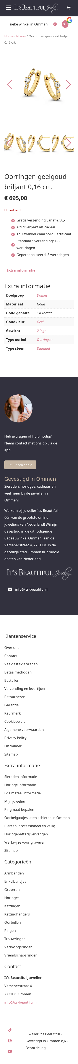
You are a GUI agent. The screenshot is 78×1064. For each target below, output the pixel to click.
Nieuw (21, 36)
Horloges (12, 897)
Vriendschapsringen (20, 955)
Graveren (12, 889)
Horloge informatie (20, 785)
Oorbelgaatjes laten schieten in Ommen (37, 817)
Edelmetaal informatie (22, 793)
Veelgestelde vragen (21, 664)
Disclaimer (13, 746)
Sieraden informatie (20, 776)
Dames (42, 295)
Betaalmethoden (18, 672)
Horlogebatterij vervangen (26, 834)
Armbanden (14, 873)
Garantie (11, 705)
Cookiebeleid (15, 721)
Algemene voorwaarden (24, 729)
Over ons (11, 647)
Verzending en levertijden (25, 688)
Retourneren (14, 696)
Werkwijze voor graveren (25, 842)
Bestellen (11, 680)
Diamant (43, 348)
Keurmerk (12, 713)
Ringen (10, 930)
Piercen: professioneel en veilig (29, 826)
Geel (40, 321)
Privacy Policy (15, 737)
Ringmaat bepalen (19, 809)
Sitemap (11, 754)
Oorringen (44, 339)
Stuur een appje (20, 465)
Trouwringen (15, 938)
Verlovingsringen (18, 947)
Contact (10, 655)
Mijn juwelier (14, 801)
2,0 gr (41, 330)
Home (8, 36)
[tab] (21, 270)
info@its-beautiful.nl (20, 1002)
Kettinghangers (17, 914)
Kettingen (12, 906)
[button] (69, 84)
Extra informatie (21, 270)
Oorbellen (12, 922)
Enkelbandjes (15, 881)
